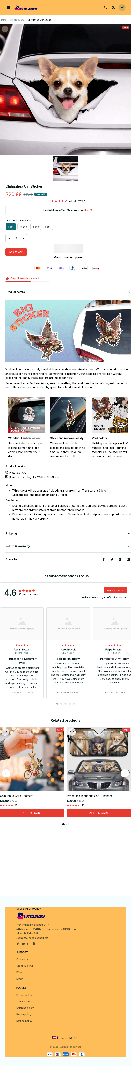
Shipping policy (25, 1007)
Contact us (22, 959)
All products (17, 19)
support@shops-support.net (32, 937)
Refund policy (24, 1020)
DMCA (19, 978)
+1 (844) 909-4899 (27, 933)
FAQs (19, 972)
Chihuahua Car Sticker (22, 692)
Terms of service (25, 1001)
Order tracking (24, 965)
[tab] (57, 704)
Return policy (23, 1014)
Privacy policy (24, 995)
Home (3, 19)
